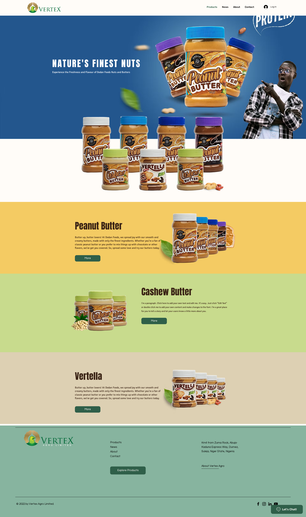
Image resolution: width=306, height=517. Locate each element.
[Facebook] (258, 504)
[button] (125, 456)
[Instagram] (264, 504)
